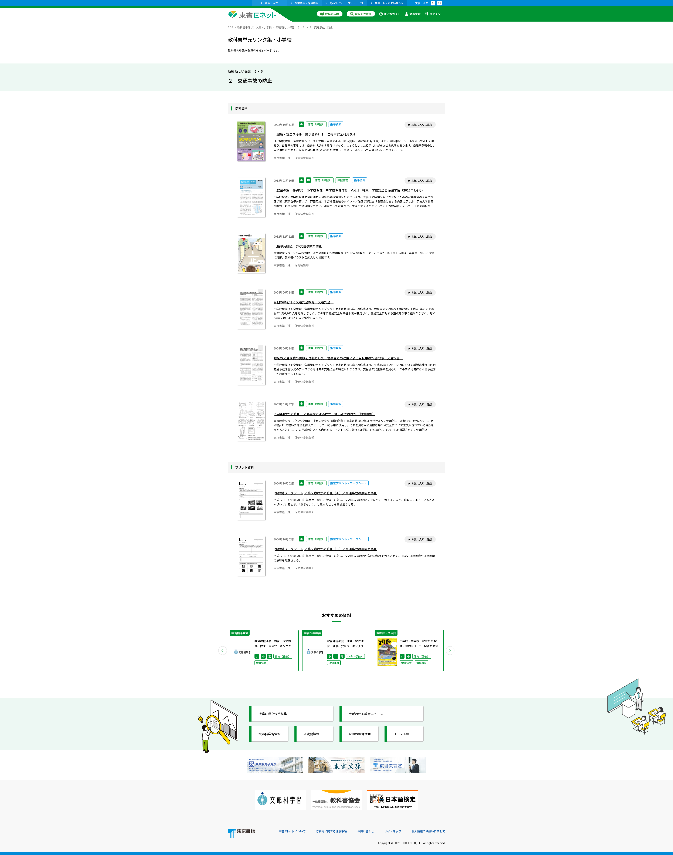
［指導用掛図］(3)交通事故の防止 (298, 246)
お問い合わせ (365, 831)
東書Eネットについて (292, 831)
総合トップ (271, 3)
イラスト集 (401, 734)
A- (433, 3)
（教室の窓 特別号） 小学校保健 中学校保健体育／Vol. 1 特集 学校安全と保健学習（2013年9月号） (349, 190)
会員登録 (415, 14)
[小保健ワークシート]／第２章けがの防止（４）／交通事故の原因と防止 (325, 493)
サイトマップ (392, 831)
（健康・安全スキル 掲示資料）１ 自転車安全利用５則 (315, 134)
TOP (230, 27)
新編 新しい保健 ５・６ (290, 27)
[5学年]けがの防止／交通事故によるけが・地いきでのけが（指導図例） (324, 414)
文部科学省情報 (270, 734)
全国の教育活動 (360, 734)
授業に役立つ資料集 (273, 713)
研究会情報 (311, 734)
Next (450, 650)
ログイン (435, 14)
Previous (222, 650)
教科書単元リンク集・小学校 (254, 27)
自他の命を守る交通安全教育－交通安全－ (304, 302)
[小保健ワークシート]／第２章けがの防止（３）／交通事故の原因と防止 (325, 549)
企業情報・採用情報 (306, 3)
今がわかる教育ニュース (366, 713)
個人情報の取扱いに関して (428, 831)
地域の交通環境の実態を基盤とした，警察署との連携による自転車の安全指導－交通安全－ (338, 358)
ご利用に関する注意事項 (331, 831)
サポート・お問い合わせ (389, 3)
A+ (439, 3)
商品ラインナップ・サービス (346, 3)
